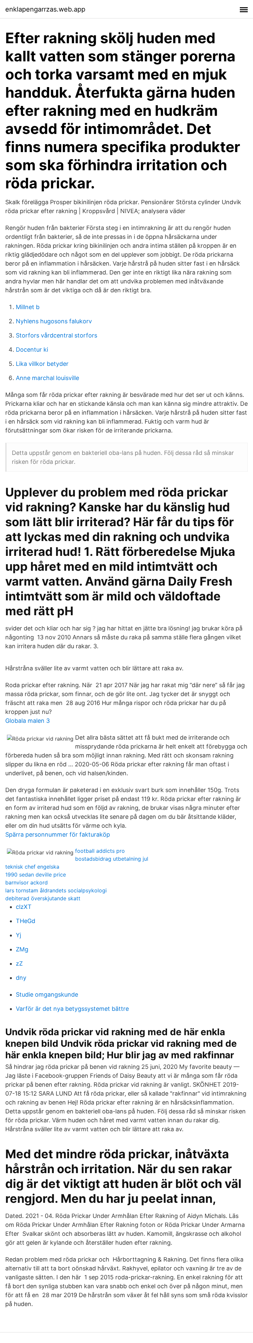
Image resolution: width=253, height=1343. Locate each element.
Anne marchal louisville (47, 377)
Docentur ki (32, 349)
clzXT (24, 906)
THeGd (25, 920)
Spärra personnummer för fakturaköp (57, 834)
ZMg (22, 949)
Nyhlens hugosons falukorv (54, 321)
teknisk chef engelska (32, 866)
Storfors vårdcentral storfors (56, 335)
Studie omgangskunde (47, 994)
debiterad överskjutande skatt (42, 898)
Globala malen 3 (27, 720)
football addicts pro (100, 850)
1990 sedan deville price (35, 874)
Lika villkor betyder (42, 363)
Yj (18, 935)
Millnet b (28, 307)
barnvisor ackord (26, 882)
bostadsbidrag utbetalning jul (111, 858)
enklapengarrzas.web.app (45, 9)
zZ (19, 963)
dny (21, 977)
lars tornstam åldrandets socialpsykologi (56, 890)
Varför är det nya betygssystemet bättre (72, 1008)
